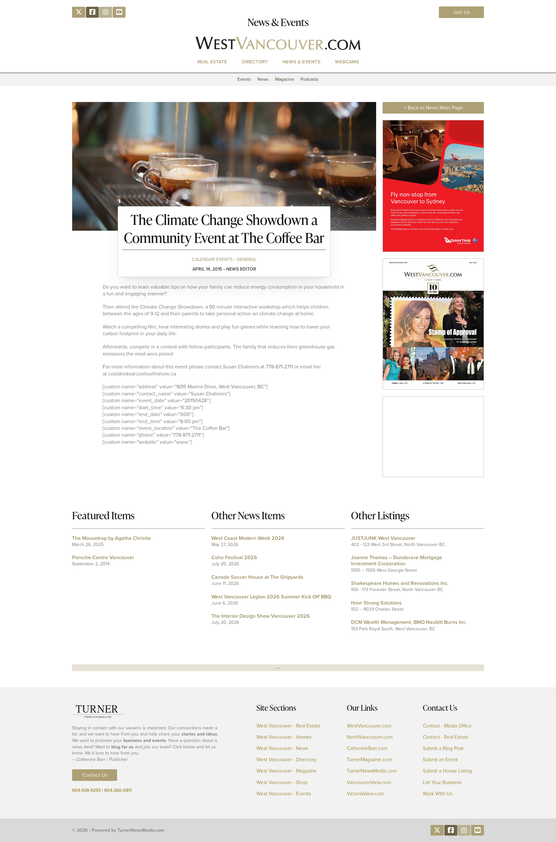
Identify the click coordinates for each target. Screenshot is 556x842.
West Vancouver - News (282, 748)
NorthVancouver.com (370, 737)
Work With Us (437, 794)
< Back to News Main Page (433, 107)
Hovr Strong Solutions (376, 602)
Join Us (461, 12)
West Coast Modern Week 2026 (247, 538)
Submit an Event (440, 759)
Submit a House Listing (447, 771)
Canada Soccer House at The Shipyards (257, 577)
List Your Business (442, 782)
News (263, 79)
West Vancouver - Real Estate (288, 726)
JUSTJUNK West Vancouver (383, 538)
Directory (255, 61)
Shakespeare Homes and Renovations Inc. (400, 583)
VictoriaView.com (365, 794)
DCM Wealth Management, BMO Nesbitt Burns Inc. (409, 622)
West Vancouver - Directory (286, 759)
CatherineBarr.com (367, 748)
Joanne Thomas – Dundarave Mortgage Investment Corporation (396, 560)
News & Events (301, 61)
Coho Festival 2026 (234, 557)
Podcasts (310, 79)
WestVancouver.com (369, 726)
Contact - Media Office (447, 726)
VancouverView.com (369, 782)
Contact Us (94, 775)
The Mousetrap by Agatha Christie (111, 538)
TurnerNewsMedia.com (372, 771)
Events (244, 79)
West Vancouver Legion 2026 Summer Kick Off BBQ (271, 596)
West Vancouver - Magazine (286, 771)
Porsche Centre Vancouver (103, 557)
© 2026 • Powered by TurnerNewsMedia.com (118, 830)
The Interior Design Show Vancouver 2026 (260, 616)
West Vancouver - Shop (282, 782)
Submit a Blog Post (443, 748)
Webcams (347, 61)
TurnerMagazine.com (369, 759)
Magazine (284, 79)
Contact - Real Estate (445, 737)
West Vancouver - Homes (283, 737)
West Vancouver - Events (283, 794)
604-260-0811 (118, 790)
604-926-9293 (86, 790)
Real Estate (212, 61)
